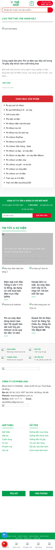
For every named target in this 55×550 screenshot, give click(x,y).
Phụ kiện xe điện (13, 119)
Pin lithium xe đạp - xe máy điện (19, 150)
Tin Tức (18, 538)
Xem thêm (6, 83)
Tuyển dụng (7, 439)
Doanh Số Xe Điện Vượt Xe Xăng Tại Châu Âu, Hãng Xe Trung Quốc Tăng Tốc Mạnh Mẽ (41, 323)
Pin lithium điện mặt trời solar (18, 123)
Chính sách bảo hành (39, 450)
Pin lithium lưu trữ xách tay (17, 132)
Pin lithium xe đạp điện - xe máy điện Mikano (25, 155)
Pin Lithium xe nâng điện (16, 169)
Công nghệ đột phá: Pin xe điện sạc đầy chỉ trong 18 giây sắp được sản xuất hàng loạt (27, 62)
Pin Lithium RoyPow (14, 137)
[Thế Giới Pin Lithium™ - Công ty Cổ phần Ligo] (15, 3)
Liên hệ (5, 450)
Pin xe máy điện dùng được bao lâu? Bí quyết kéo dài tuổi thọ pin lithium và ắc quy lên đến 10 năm (13, 325)
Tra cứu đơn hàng (37, 442)
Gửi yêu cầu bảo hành (39, 446)
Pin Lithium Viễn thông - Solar (18, 146)
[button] (4, 3)
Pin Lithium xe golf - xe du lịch (18, 164)
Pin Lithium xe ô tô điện (16, 173)
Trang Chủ (11, 536)
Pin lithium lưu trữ (13, 128)
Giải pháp (44, 536)
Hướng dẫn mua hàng (39, 431)
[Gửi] (50, 10)
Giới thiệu (6, 431)
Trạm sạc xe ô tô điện (15, 178)
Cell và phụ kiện (12, 114)
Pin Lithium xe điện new (16, 159)
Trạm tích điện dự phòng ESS (18, 182)
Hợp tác (5, 435)
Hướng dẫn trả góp (38, 439)
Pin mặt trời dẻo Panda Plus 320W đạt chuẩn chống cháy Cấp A (25, 250)
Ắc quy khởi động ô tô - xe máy (19, 109)
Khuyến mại (7, 446)
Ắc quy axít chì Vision (15, 105)
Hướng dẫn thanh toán (39, 435)
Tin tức (5, 442)
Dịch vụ (28, 538)
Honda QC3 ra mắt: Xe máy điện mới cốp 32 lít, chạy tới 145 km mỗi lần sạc (41, 287)
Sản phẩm (33, 536)
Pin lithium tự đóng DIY (15, 141)
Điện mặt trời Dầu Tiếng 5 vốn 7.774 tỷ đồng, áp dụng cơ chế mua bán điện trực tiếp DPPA (13, 289)
